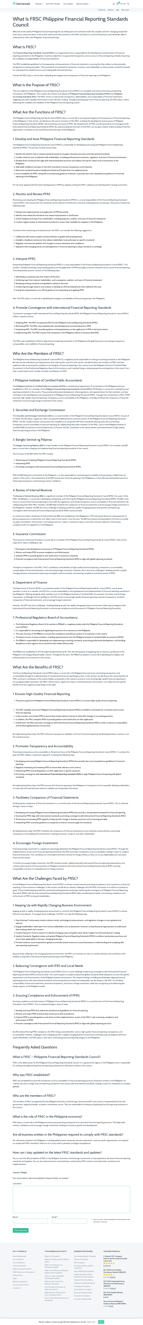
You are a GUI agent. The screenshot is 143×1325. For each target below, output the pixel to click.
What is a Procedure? (52, 1256)
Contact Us (17, 1288)
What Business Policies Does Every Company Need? (55, 1293)
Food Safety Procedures (82, 1289)
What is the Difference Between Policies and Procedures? (56, 1271)
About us (111, 10)
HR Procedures (79, 1263)
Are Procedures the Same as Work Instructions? (55, 1288)
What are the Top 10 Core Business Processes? (54, 1282)
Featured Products (19, 1266)
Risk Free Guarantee (20, 1282)
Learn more (91, 1322)
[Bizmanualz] (21, 4)
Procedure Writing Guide (82, 1299)
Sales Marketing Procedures (84, 1271)
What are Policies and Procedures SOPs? (57, 1260)
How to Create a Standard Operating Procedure (54, 1277)
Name (16, 1217)
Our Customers (18, 1259)
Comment (17, 1183)
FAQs (15, 1278)
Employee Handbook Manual (84, 1283)
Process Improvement (21, 1285)
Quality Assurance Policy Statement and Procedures (84, 1275)
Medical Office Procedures (83, 1280)
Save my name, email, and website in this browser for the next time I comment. (111, 1221)
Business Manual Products (22, 1269)
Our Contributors (19, 1263)
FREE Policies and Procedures (23, 1272)
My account (125, 10)
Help (117, 10)
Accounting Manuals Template (85, 1256)
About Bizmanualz (19, 1256)
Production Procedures (82, 1296)
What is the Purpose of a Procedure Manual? (53, 1266)
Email (55, 1217)
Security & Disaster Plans (83, 1293)
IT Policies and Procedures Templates (83, 1267)
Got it (101, 1322)
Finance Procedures (81, 1259)
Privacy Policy (18, 1275)
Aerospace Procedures (82, 1286)
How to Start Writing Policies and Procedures (56, 1299)
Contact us (101, 10)
